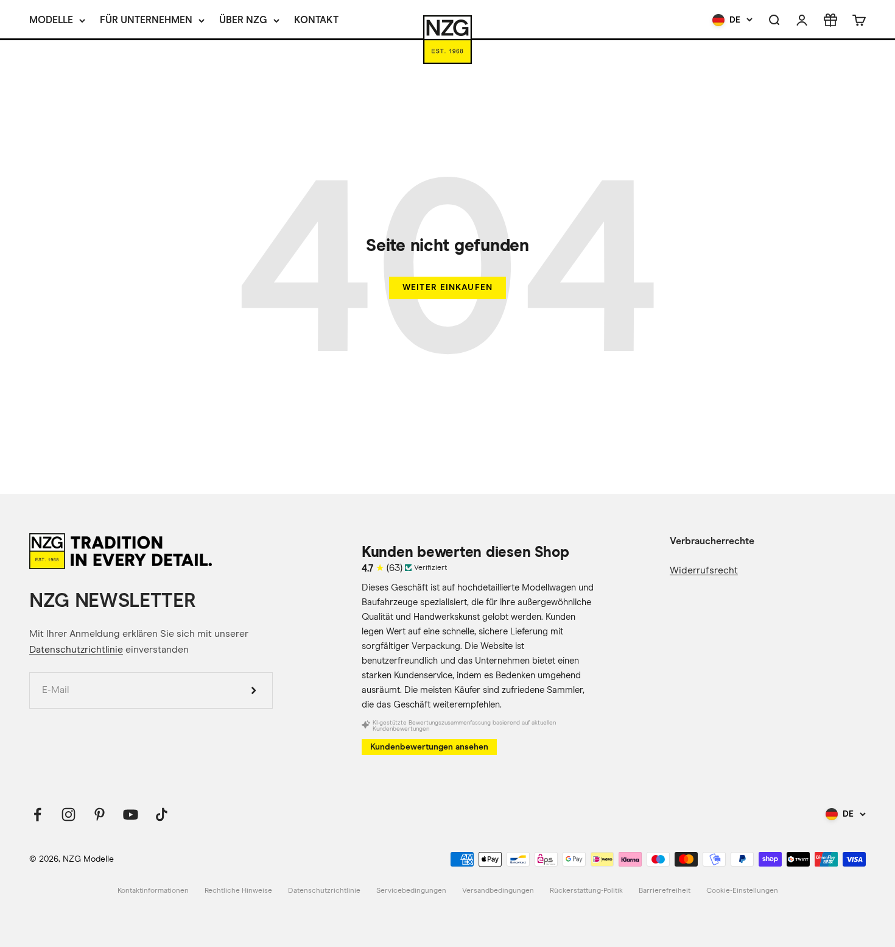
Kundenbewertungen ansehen (429, 747)
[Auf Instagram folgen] (68, 814)
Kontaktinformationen (153, 891)
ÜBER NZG (243, 20)
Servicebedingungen (411, 891)
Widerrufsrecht (704, 570)
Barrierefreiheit (664, 891)
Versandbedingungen (498, 891)
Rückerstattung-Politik (586, 891)
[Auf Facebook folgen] (37, 814)
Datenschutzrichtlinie (76, 649)
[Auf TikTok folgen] (161, 814)
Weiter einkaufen (447, 287)
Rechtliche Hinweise (238, 891)
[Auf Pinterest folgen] (99, 814)
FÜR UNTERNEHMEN (146, 20)
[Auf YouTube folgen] (130, 814)
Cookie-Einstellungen (742, 891)
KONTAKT (316, 20)
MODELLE (51, 20)
